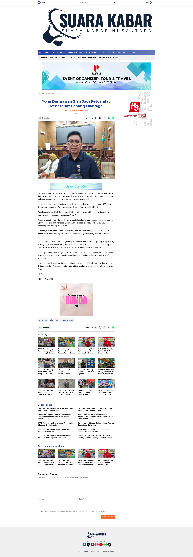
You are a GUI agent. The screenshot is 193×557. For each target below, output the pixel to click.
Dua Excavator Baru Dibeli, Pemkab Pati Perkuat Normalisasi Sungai (106, 372)
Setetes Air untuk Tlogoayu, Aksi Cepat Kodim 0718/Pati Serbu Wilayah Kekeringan (86, 393)
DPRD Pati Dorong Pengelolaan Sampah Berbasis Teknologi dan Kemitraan (45, 393)
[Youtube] (101, 545)
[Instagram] (97, 545)
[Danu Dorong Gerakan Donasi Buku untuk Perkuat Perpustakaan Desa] (66, 342)
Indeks (146, 2)
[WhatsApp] (105, 545)
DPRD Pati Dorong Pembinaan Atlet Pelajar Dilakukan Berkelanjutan (45, 372)
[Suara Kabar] (96, 27)
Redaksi (116, 57)
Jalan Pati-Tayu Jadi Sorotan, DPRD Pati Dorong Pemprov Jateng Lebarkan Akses (66, 393)
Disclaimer (43, 57)
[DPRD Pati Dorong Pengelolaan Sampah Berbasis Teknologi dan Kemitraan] (46, 383)
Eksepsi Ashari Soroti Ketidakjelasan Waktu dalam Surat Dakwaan (65, 372)
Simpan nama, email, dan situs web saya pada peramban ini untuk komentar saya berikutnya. (73, 511)
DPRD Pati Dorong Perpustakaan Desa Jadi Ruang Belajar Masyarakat (46, 351)
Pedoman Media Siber (87, 57)
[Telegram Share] (109, 118)
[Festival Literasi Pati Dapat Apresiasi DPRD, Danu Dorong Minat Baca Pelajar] (106, 383)
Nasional (83, 53)
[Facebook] (84, 545)
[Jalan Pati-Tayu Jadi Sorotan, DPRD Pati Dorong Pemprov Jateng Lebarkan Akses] (66, 383)
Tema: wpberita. (108, 551)
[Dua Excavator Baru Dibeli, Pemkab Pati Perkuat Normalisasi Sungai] (106, 363)
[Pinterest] (92, 545)
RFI (65, 111)
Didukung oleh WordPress (89, 551)
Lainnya (132, 53)
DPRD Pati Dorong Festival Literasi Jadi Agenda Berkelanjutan (86, 372)
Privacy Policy (105, 57)
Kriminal (92, 53)
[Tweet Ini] (100, 118)
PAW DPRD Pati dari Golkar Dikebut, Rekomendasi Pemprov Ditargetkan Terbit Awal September (106, 351)
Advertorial (72, 53)
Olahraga (121, 53)
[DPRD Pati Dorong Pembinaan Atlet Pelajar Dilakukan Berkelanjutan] (46, 363)
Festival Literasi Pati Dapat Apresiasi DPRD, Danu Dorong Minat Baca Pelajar (106, 393)
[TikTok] (109, 545)
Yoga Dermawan (67, 320)
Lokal (62, 53)
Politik (101, 53)
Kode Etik (72, 57)
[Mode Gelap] (153, 2)
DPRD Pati (43, 320)
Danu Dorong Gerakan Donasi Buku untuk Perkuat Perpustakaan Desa (66, 351)
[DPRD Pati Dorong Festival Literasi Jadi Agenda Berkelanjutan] (86, 363)
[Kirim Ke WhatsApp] (113, 118)
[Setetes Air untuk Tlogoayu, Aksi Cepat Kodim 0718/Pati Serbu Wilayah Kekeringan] (86, 383)
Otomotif (110, 53)
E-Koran (46, 53)
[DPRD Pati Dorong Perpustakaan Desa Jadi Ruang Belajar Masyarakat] (46, 342)
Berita (55, 53)
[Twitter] (88, 545)
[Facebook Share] (95, 118)
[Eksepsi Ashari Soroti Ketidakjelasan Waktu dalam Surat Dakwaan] (66, 363)
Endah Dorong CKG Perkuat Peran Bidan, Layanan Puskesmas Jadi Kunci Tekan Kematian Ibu (86, 351)
